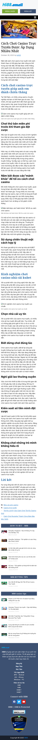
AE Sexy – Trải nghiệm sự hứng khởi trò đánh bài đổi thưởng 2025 (22, 566)
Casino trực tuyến (10, 508)
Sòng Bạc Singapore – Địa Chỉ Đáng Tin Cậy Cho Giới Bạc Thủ (21, 531)
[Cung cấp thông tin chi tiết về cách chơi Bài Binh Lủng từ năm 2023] (4, 627)
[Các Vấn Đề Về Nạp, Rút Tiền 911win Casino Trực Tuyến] (4, 585)
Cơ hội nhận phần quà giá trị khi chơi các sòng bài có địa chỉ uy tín (22, 549)
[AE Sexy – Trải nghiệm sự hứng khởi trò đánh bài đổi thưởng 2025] (4, 568)
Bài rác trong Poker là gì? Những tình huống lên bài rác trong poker (22, 634)
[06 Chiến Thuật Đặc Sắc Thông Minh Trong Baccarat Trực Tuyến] (4, 619)
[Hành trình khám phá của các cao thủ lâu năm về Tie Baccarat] (4, 559)
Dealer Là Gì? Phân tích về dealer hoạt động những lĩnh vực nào (21, 599)
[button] (35, 17)
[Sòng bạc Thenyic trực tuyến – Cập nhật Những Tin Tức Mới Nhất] (4, 610)
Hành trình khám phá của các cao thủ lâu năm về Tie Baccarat (21, 557)
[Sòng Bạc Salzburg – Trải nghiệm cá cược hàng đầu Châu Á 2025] (4, 542)
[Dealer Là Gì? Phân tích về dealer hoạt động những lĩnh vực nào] (4, 601)
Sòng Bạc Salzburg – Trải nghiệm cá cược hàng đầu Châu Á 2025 (22, 540)
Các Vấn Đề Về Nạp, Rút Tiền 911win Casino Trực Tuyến (21, 583)
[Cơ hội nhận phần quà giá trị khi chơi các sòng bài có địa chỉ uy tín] (4, 551)
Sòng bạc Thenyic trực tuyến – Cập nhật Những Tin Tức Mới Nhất (22, 608)
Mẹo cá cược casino (11, 505)
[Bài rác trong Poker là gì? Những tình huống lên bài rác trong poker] (4, 636)
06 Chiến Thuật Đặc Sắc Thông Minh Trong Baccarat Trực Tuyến (21, 617)
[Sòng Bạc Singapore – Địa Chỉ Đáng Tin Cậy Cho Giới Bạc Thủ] (4, 533)
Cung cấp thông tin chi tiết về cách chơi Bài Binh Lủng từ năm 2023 (21, 625)
